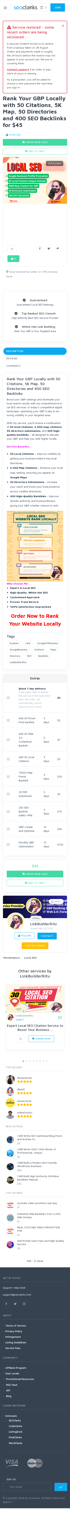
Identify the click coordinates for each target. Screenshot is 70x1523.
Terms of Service (15, 1325)
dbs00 (21, 1089)
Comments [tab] (13, 365)
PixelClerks (15, 1437)
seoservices (24, 1100)
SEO (29, 655)
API (7, 1390)
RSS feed (11, 1384)
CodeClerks (15, 1426)
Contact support (18, 69)
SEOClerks (15, 1420)
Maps (53, 649)
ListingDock (15, 1431)
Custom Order (35, 945)
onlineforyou (24, 1112)
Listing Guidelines (15, 1342)
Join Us (11, 1479)
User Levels (12, 1373)
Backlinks (43, 655)
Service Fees (13, 1348)
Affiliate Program (15, 1367)
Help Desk (20, 1287)
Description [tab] (14, 351)
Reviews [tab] (12, 358)
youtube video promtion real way (37, 1203)
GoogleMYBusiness (47, 643)
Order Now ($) (36, 142)
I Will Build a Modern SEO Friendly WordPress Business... (37, 1164)
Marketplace (11, 957)
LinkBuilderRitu (18, 662)
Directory (15, 655)
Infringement (13, 1336)
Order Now (42, 1038)
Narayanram (24, 1077)
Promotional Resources (19, 1379)
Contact (47, 936)
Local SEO (30, 957)
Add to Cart (36, 151)
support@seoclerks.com (17, 1294)
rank (28, 643)
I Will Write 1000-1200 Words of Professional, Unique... (36, 1151)
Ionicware (11, 1415)
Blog (8, 1395)
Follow (25, 935)
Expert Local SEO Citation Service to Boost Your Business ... (35, 1028)
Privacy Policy (13, 1331)
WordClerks (15, 1443)
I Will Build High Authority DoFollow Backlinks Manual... (38, 1178)
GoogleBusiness (18, 649)
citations (39, 649)
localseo (14, 643)
